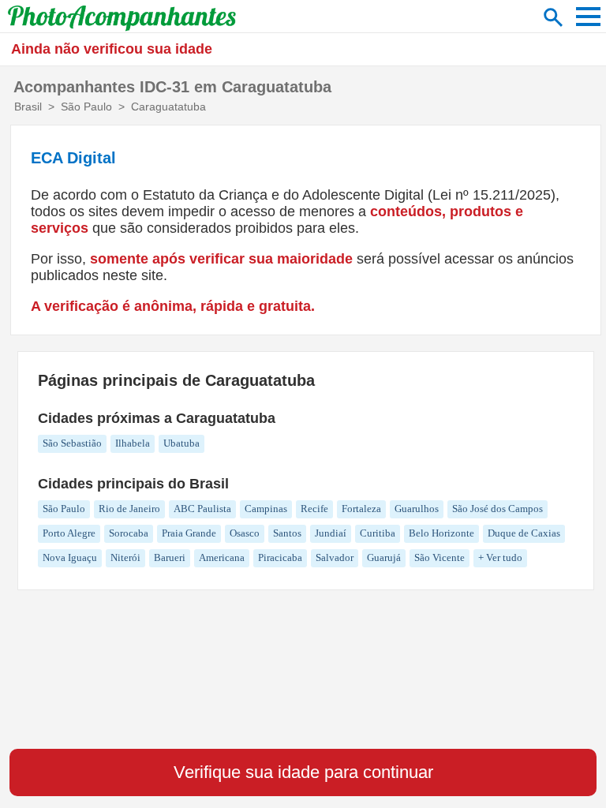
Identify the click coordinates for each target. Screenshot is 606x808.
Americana (222, 557)
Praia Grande (189, 533)
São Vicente (439, 557)
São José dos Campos (497, 508)
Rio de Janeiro (129, 508)
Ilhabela (132, 443)
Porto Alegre (69, 533)
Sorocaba (128, 533)
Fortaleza (361, 508)
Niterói (125, 557)
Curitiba (377, 533)
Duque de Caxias (524, 533)
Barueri (169, 557)
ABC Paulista (202, 508)
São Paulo (64, 508)
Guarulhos (417, 508)
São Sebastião (72, 443)
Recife (314, 508)
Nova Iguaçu (70, 557)
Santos (287, 533)
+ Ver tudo (500, 557)
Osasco (245, 533)
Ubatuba (181, 443)
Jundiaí (330, 533)
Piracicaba (280, 557)
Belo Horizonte (441, 533)
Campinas (266, 508)
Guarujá (384, 557)
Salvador (335, 557)
